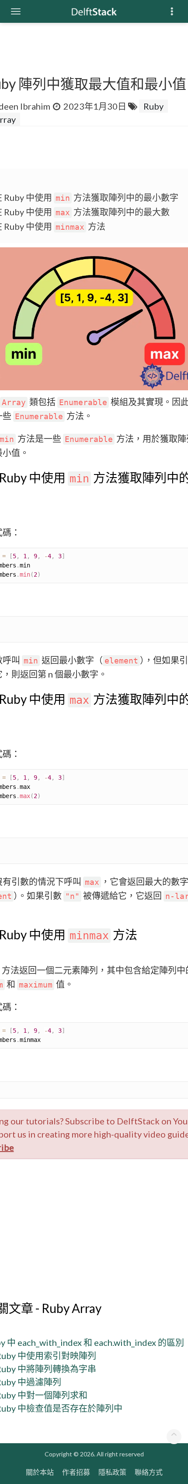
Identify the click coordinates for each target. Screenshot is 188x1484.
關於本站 (40, 1472)
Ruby (153, 106)
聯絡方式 (149, 1472)
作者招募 (76, 1472)
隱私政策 (112, 1472)
